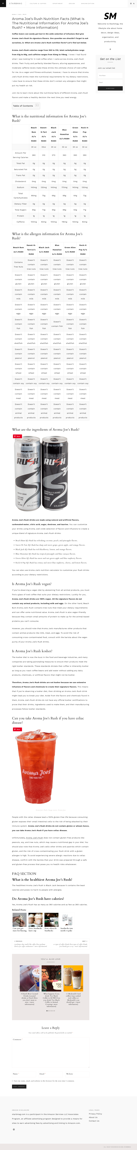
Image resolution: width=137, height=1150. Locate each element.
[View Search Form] (134, 4)
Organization (87, 3)
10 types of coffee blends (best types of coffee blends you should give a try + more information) (70, 944)
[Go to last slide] (20, 987)
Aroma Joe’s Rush (34, 838)
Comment (18, 1039)
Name (16, 1074)
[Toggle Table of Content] (36, 105)
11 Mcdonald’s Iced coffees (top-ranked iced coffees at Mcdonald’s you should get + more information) (73, 999)
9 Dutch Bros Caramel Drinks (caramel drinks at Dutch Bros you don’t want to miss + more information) (29, 999)
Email (43, 1074)
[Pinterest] (131, 3)
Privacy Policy (95, 1114)
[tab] (48, 1010)
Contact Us (94, 1121)
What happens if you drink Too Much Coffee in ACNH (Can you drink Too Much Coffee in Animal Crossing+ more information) (51, 1000)
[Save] (17, 436)
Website (69, 1074)
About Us (93, 1117)
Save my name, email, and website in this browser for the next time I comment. (44, 1081)
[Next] (82, 987)
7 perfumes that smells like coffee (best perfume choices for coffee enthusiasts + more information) (30, 944)
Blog (24, 14)
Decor (72, 3)
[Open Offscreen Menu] (3, 3)
